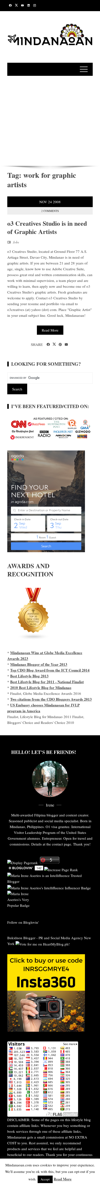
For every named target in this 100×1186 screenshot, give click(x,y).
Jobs (16, 242)
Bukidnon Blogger (21, 937)
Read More (50, 330)
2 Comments (50, 211)
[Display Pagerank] (22, 862)
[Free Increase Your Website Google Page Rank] (61, 869)
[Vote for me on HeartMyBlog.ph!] (43, 943)
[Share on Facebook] (48, 344)
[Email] (66, 344)
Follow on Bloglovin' (23, 922)
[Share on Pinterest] (60, 344)
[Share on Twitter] (54, 344)
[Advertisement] (50, 120)
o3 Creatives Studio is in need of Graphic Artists (47, 227)
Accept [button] (45, 1179)
